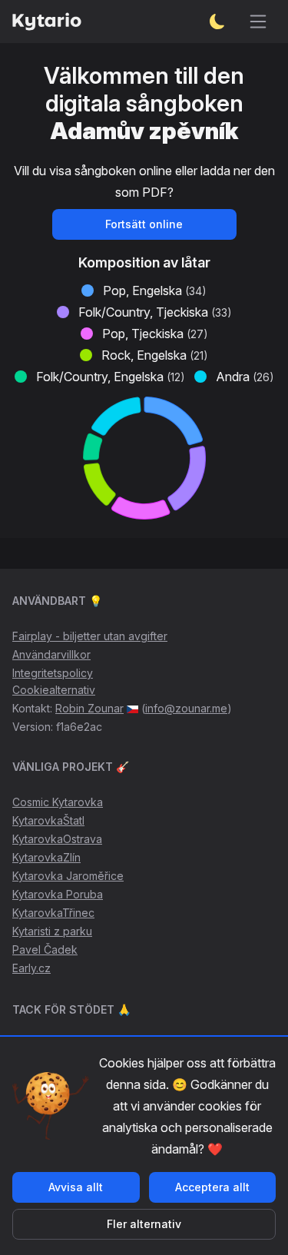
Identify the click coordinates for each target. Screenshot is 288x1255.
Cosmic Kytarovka (57, 801)
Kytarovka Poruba (57, 894)
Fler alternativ (144, 1223)
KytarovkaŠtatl (48, 820)
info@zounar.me (186, 708)
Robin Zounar (89, 708)
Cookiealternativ (53, 689)
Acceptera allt (212, 1187)
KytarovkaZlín (46, 857)
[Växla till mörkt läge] (217, 21)
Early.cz (31, 967)
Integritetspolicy (52, 672)
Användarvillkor (51, 654)
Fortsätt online (144, 224)
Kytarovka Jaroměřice (68, 875)
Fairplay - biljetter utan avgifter (89, 635)
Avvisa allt (75, 1187)
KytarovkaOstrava (57, 838)
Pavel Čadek (45, 949)
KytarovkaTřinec (53, 912)
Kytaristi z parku (52, 931)
